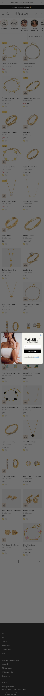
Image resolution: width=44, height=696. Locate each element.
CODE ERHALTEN (32, 351)
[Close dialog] (41, 334)
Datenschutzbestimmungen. (36, 357)
